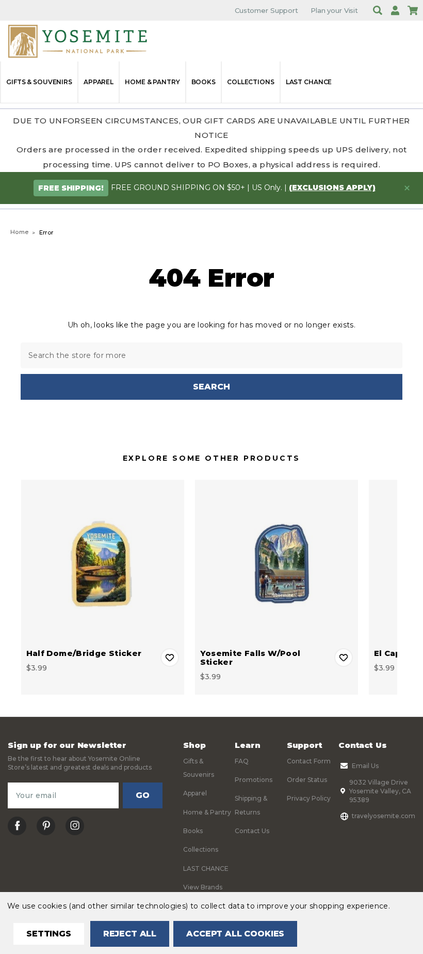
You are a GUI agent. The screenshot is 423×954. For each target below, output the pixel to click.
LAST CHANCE (309, 82)
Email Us (365, 766)
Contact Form (309, 761)
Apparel (98, 82)
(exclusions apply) (332, 187)
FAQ (242, 761)
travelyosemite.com (383, 816)
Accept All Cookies (235, 934)
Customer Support (266, 10)
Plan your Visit (334, 10)
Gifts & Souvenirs (39, 82)
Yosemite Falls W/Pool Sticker (250, 657)
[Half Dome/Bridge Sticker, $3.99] (102, 561)
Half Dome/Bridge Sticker (84, 653)
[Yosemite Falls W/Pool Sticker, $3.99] (276, 561)
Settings (48, 934)
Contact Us (252, 831)
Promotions (253, 780)
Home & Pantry (152, 82)
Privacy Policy (309, 798)
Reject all (129, 934)
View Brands (202, 887)
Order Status (307, 780)
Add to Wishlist (169, 657)
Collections (250, 82)
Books (203, 82)
